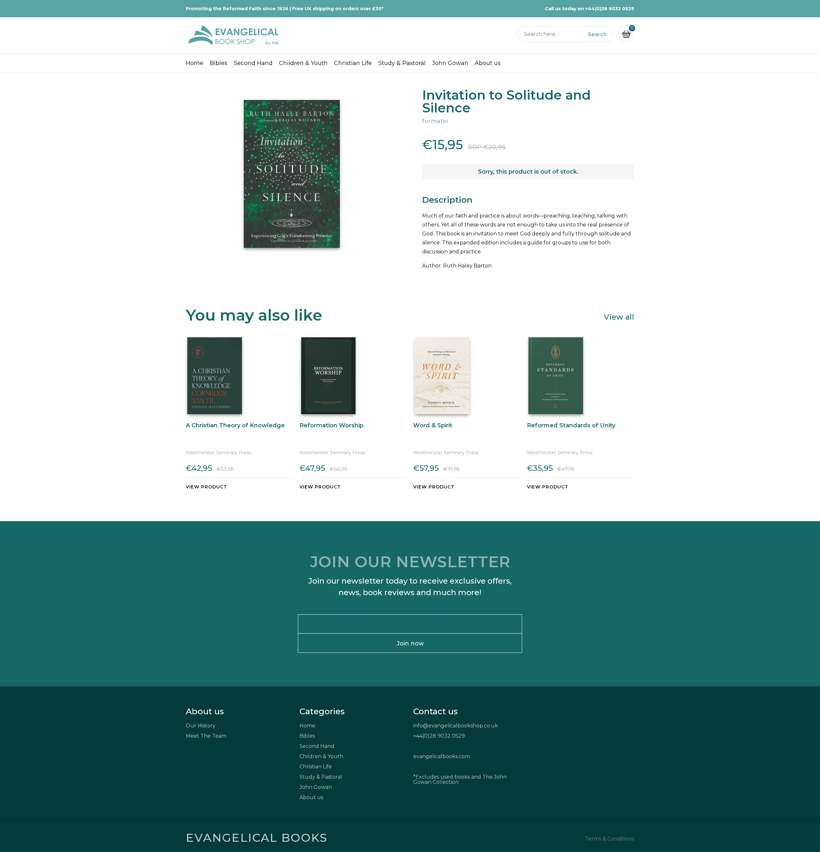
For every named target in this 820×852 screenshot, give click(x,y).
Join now (410, 643)
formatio (435, 121)
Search (597, 34)
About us (488, 63)
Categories (322, 711)
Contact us (435, 711)
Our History (201, 726)
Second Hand (253, 63)
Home (194, 63)
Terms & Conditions (609, 838)
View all (619, 316)
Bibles (218, 63)
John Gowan (450, 63)
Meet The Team (206, 736)
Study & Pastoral (402, 63)
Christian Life (353, 63)
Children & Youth (303, 63)
